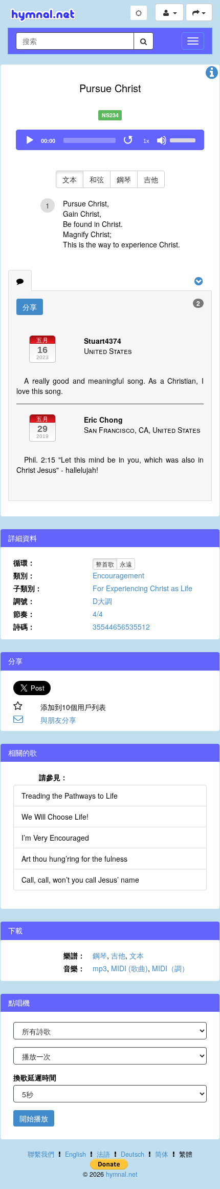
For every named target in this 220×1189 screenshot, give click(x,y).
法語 (103, 1154)
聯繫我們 (41, 1154)
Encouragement (118, 575)
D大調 (102, 601)
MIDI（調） (170, 968)
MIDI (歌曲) (129, 968)
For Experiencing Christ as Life (142, 588)
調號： (24, 601)
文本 (69, 179)
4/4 (98, 614)
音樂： (74, 968)
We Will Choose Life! (55, 816)
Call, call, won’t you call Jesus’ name (80, 879)
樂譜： (74, 955)
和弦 (97, 179)
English (75, 1154)
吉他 (151, 179)
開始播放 (33, 1118)
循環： (24, 562)
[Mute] (162, 140)
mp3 (100, 968)
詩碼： (24, 626)
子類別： (27, 588)
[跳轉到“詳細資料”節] (212, 75)
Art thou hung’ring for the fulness (74, 858)
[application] (110, 140)
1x (146, 141)
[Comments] (20, 280)
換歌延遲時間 (34, 1077)
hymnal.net (122, 1174)
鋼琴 (124, 179)
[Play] (30, 140)
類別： (24, 575)
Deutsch (132, 1154)
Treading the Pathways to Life (69, 795)
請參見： (53, 777)
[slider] (184, 139)
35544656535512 (121, 626)
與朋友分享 (58, 720)
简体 (161, 1154)
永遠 (126, 563)
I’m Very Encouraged (55, 837)
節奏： (24, 614)
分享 (30, 307)
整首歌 (105, 563)
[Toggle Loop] (129, 140)
